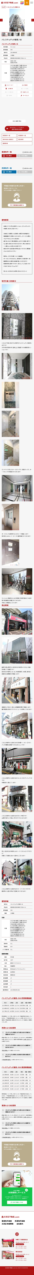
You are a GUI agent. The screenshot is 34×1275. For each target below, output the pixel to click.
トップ (3, 7)
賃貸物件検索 (7, 1221)
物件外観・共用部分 (8, 139)
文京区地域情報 (7, 1224)
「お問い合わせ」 (27, 1039)
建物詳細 (5, 143)
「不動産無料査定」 (6, 1059)
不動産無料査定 (11, 1018)
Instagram (22, 2)
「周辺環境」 (5, 1050)
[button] (1, 20)
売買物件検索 (20, 1221)
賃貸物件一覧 (6, 135)
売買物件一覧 (22, 135)
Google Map (20, 1244)
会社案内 (20, 1224)
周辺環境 (20, 139)
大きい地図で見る (17, 121)
